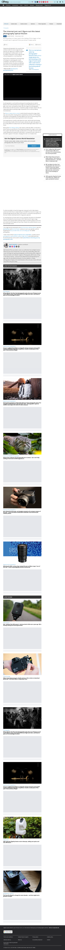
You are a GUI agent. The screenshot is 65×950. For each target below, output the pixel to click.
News (5, 36)
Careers (48, 939)
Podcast (51, 23)
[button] (62, 2)
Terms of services (19, 149)
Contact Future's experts (23, 937)
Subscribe (51, 1)
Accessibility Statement (37, 939)
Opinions (33, 23)
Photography (6, 28)
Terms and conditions (8, 937)
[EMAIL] (19, 246)
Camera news (14, 23)
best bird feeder (16, 229)
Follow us (32, 44)
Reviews (32, 5)
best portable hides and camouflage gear (20, 230)
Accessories (15, 5)
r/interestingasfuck (35, 69)
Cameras (8, 5)
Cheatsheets (59, 23)
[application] (22, 87)
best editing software (14, 127)
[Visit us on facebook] (35, 2)
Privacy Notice (7, 150)
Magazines (47, 5)
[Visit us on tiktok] (47, 2)
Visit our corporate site (54, 927)
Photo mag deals (42, 23)
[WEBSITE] (17, 246)
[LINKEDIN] (15, 246)
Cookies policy (50, 937)
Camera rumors (23, 23)
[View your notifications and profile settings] (60, 2)
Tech (21, 5)
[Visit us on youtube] (41, 2)
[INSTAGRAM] (12, 246)
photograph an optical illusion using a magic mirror (15, 236)
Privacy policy (35, 937)
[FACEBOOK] (10, 246)
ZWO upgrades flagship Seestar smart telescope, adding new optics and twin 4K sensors (53, 178)
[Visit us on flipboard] (45, 2)
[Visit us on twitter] (37, 2)
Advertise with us (7, 939)
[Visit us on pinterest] (43, 2)
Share (6, 44)
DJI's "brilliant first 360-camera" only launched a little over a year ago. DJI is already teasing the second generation (53, 151)
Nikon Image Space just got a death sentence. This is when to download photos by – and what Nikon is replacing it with (53, 159)
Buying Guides (39, 5)
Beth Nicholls (11, 36)
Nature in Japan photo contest (12, 113)
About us (20, 939)
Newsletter (39, 44)
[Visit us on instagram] (39, 2)
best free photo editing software (28, 227)
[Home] (3, 5)
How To (26, 5)
